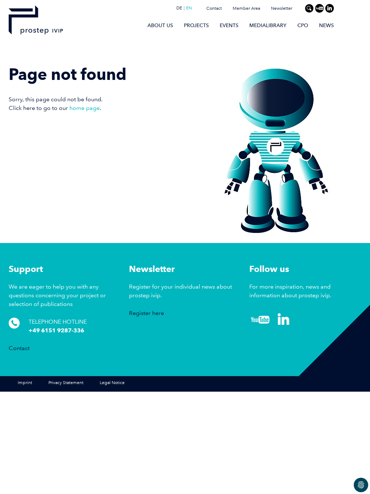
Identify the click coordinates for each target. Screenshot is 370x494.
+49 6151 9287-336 (56, 330)
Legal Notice (112, 383)
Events (229, 25)
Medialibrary (268, 25)
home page (84, 108)
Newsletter (281, 8)
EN (189, 8)
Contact (214, 8)
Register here (146, 313)
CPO (302, 25)
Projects (196, 25)
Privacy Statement (65, 383)
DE (179, 8)
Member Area (246, 8)
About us (160, 25)
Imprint (25, 383)
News (326, 25)
